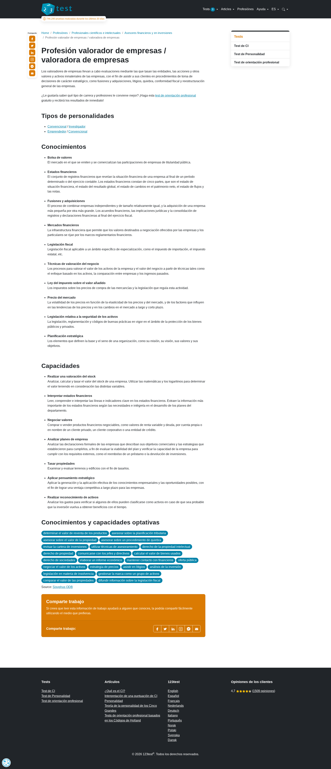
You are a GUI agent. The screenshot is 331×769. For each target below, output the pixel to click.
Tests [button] (208, 9)
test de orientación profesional (175, 95)
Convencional (57, 126)
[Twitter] (165, 628)
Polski (172, 730)
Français (174, 701)
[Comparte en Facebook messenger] (32, 66)
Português (175, 720)
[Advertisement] (260, 96)
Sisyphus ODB (63, 587)
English (173, 691)
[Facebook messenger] (189, 628)
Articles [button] (226, 9)
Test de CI (241, 45)
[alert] (6, 762)
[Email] (32, 73)
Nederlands (176, 705)
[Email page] (197, 628)
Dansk (172, 740)
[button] (285, 9)
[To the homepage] (56, 9)
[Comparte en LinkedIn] (32, 52)
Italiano (173, 715)
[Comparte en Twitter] (32, 46)
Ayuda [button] (261, 9)
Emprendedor (57, 131)
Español (173, 696)
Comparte (32, 33)
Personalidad (114, 701)
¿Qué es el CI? (115, 691)
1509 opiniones (263, 691)
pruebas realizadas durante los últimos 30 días (75, 18)
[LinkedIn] (173, 628)
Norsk (172, 725)
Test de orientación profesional (256, 62)
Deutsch (173, 710)
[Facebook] (157, 628)
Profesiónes (245, 9)
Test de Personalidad (249, 54)
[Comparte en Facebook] (32, 39)
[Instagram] (32, 59)
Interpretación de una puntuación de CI (131, 696)
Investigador (77, 126)
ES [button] (274, 9)
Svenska (174, 735)
